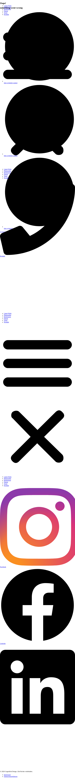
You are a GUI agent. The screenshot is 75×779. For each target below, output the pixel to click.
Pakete (6, 11)
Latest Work (7, 6)
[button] (37, 92)
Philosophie (7, 7)
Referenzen (7, 9)
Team (5, 13)
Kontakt (6, 14)
